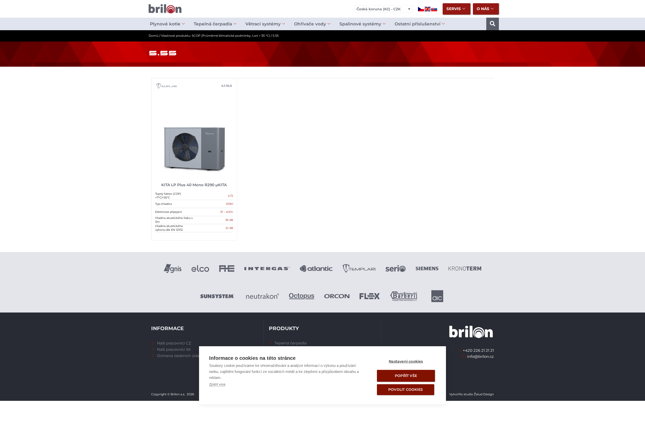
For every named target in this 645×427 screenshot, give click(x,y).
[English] (428, 8)
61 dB (229, 228)
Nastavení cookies (406, 361)
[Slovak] (434, 8)
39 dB (229, 220)
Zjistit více (217, 384)
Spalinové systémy (360, 23)
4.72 (230, 196)
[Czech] (421, 8)
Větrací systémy (263, 23)
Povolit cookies (405, 389)
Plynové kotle (165, 23)
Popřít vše (406, 376)
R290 (229, 204)
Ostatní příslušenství (417, 23)
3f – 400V (226, 212)
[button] (492, 24)
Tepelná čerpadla (213, 23)
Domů (153, 35)
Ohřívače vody (310, 23)
